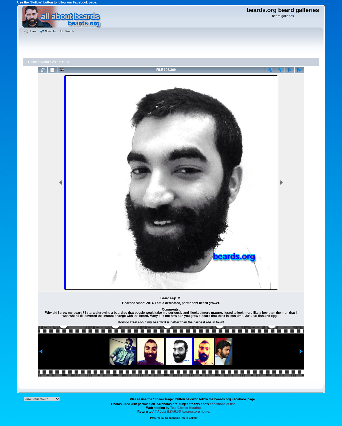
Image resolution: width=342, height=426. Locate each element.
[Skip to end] (299, 70)
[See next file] (289, 70)
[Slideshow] (62, 70)
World (44, 62)
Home (32, 62)
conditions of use (223, 404)
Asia (55, 62)
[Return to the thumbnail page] (42, 70)
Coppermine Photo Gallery (181, 418)
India (65, 62)
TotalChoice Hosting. (185, 408)
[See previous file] (280, 70)
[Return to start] (270, 70)
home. (181, 411)
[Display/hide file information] (52, 70)
